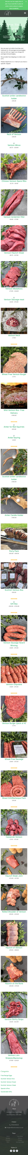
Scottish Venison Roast (8, 1082)
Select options (14, 150)
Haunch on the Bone (14, 983)
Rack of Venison (14, 134)
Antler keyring (14, 438)
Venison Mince (14, 145)
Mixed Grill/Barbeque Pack (14, 798)
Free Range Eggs (6, 1075)
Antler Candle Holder (14, 515)
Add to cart (14, 103)
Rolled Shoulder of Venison (14, 912)
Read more (14, 139)
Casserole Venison (14, 837)
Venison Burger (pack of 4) (14, 723)
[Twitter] (14, 1151)
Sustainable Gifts (6, 1092)
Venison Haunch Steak (14, 253)
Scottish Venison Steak (8, 1085)
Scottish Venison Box (14, 590)
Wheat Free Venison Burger (14, 374)
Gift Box (14, 604)
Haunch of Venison (14, 948)
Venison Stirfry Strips (14, 1019)
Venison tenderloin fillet (14, 217)
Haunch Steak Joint (14, 876)
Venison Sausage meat (14, 299)
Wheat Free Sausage (14, 759)
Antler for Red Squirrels (14, 427)
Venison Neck (14, 335)
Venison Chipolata (14, 684)
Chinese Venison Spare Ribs (14, 181)
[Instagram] (17, 1151)
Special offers (5, 1088)
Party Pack (14, 551)
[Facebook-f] (11, 1151)
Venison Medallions (14, 289)
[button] (25, 13)
